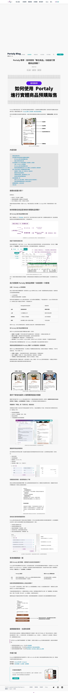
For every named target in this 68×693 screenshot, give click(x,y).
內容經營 (42, 54)
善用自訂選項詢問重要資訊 (20, 176)
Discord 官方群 (18, 662)
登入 (51, 1)
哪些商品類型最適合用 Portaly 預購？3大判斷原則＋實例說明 (27, 167)
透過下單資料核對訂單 (19, 160)
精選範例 (36, 54)
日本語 (14, 688)
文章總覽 (23, 54)
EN (12, 56)
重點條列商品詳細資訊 (19, 172)
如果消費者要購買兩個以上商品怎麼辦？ (23, 181)
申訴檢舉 (41, 687)
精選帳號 (30, 1)
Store (47, 1)
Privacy (46, 687)
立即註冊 (16, 678)
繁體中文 (9, 56)
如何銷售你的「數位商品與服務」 (33, 647)
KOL (21, 663)
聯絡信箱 (36, 687)
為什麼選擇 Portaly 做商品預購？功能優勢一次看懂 (23, 162)
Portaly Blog (14, 53)
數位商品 (21, 217)
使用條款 (31, 687)
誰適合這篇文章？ (16, 155)
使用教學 (29, 54)
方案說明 (24, 1)
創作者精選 (17, 663)
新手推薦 (48, 54)
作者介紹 (14, 184)
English (10, 688)
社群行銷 (39, 70)
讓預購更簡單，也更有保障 (18, 183)
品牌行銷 (34, 70)
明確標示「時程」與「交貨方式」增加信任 (23, 171)
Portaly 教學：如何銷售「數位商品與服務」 (32, 111)
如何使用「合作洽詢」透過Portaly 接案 (35, 648)
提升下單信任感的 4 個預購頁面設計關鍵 (21, 169)
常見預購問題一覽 (16, 178)
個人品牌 (28, 70)
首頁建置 (30, 645)
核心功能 (18, 1)
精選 (23, 663)
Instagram (24, 662)
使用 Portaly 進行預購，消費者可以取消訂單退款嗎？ (25, 179)
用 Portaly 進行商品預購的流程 (21, 159)
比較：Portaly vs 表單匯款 (20, 164)
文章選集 (35, 1)
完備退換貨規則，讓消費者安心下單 (22, 174)
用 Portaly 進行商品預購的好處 (21, 166)
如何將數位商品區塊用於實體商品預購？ (21, 157)
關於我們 (41, 1)
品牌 (26, 663)
